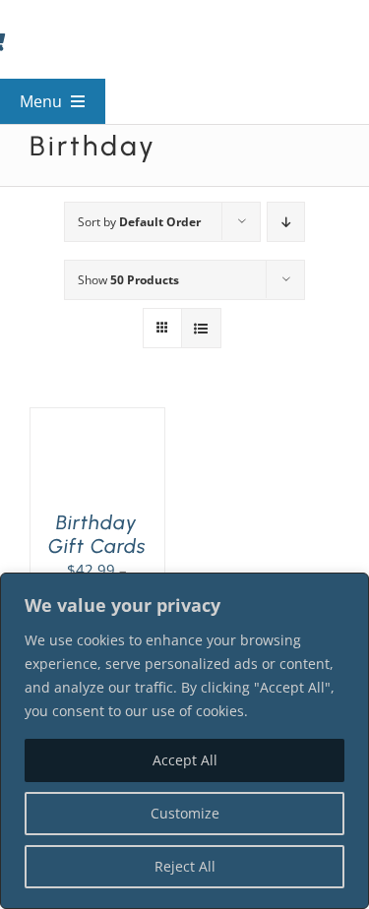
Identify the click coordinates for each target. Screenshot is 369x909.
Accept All (185, 760)
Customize (185, 813)
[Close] (348, 589)
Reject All (184, 866)
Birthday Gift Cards (97, 534)
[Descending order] (286, 222)
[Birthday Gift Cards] (97, 420)
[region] (184, 741)
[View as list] (201, 328)
